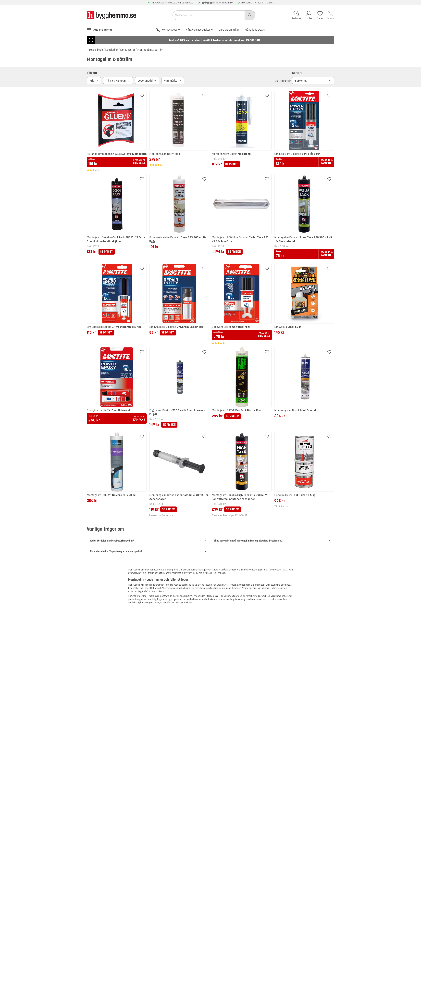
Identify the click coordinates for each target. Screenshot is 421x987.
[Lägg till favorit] (142, 95)
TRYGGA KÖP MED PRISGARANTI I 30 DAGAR (173, 2)
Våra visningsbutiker (198, 29)
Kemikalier (111, 49)
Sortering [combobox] (301, 80)
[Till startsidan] (111, 15)
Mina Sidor (309, 18)
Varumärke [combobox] (170, 80)
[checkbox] (118, 80)
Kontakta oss (169, 29)
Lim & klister (127, 49)
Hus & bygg (96, 49)
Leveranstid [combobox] (145, 80)
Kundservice (296, 18)
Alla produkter (102, 29)
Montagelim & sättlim (150, 49)
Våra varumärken (229, 29)
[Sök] (250, 15)
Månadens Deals (255, 29)
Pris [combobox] (92, 80)
